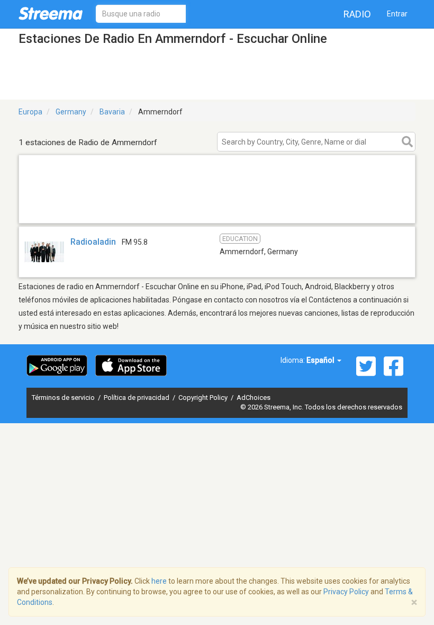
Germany (71, 112)
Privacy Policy (346, 591)
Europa (30, 112)
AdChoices (253, 397)
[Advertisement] (217, 209)
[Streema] (51, 13)
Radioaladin (93, 242)
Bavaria (112, 112)
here (159, 581)
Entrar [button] (397, 14)
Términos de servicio (64, 397)
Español (321, 360)
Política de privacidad (137, 397)
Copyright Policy (203, 397)
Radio (357, 14)
